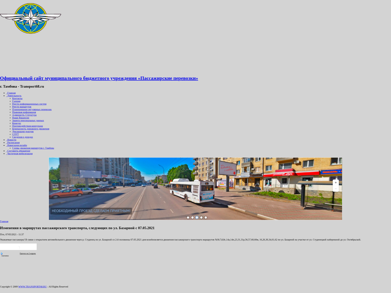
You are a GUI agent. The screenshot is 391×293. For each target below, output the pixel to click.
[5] (205, 217)
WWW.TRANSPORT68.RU (32, 286)
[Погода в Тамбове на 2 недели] (28, 254)
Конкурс (16, 123)
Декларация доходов (23, 131)
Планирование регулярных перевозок (32, 109)
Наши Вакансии (20, 117)
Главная (4, 221)
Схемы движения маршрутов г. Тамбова (33, 148)
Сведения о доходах (22, 137)
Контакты (17, 98)
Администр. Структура (24, 115)
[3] (197, 217)
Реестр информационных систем (29, 104)
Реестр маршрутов (21, 106)
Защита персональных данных (28, 120)
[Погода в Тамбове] (18, 249)
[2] (192, 217)
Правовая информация (24, 112)
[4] (201, 217)
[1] (188, 217)
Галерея (16, 101)
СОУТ (15, 134)
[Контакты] (30, 70)
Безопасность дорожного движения (30, 128)
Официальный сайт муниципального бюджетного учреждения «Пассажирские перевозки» (99, 78)
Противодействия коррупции (27, 126)
